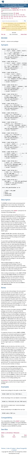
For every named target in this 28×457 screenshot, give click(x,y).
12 (16, 15)
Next (25, 34)
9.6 (23, 15)
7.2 (9, 18)
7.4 (4, 18)
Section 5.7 (6, 380)
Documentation (5, 8)
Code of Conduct (11, 448)
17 (20, 10)
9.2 (9, 16)
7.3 (7, 18)
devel (17, 13)
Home (22, 34)
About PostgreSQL (22, 448)
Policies (3, 448)
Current (14, 10)
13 (14, 15)
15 (24, 10)
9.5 (2, 16)
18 (17, 10)
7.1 (12, 18)
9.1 (12, 16)
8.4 (17, 16)
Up (4, 34)
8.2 (22, 16)
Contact (14, 450)
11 (18, 15)
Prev (2, 34)
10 (21, 15)
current (4, 28)
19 (14, 13)
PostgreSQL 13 (15, 8)
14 (1, 11)
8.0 (2, 18)
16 (22, 10)
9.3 (7, 16)
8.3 (20, 16)
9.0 (15, 16)
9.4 (4, 16)
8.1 (25, 16)
